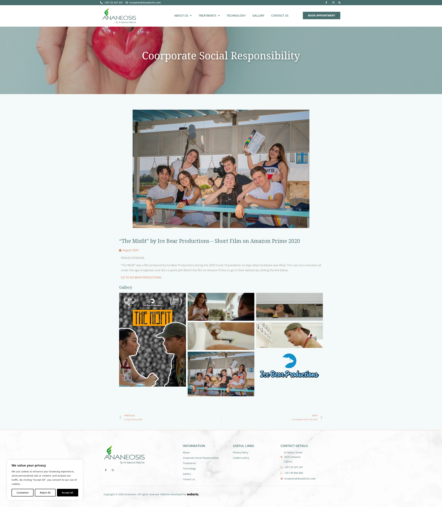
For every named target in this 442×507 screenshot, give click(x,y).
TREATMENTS (207, 15)
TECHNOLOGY (236, 15)
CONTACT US (280, 15)
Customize (23, 492)
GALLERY (258, 15)
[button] (339, 2)
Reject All (45, 492)
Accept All (67, 492)
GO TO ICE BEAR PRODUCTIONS (141, 277)
